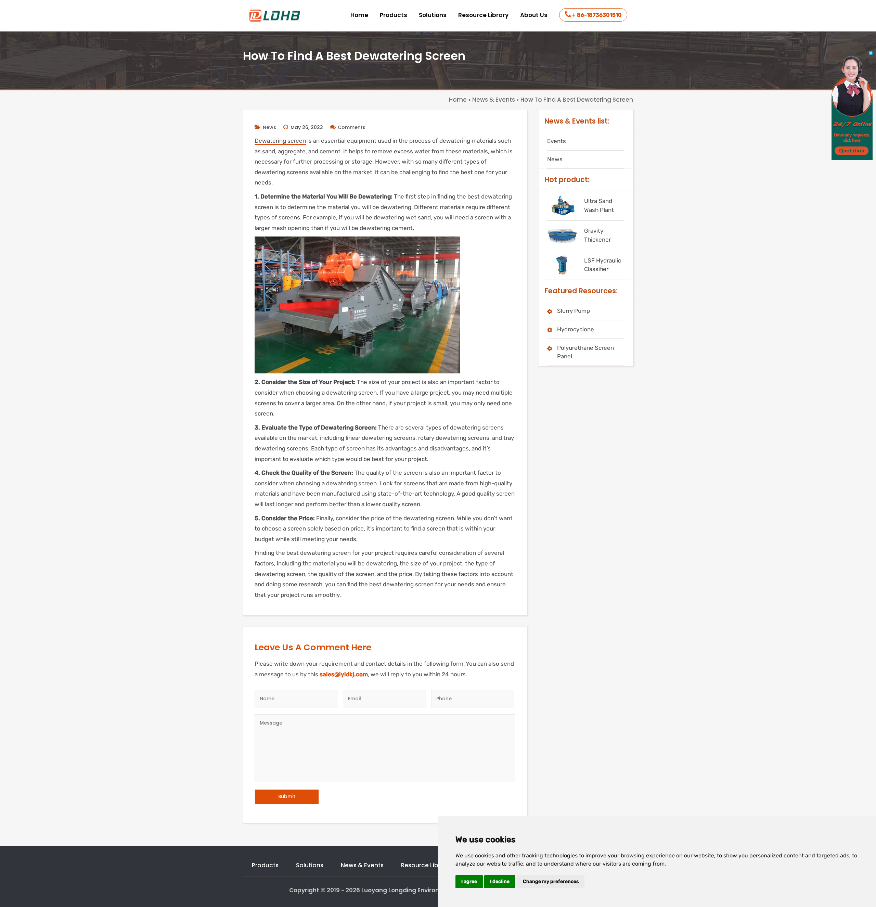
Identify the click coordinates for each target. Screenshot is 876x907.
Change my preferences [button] (551, 881)
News (269, 127)
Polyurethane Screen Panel (585, 352)
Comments (351, 127)
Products (393, 15)
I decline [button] (500, 881)
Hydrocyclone (575, 329)
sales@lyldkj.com (344, 674)
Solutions (433, 15)
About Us (534, 15)
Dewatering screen (280, 140)
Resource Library (483, 15)
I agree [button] (469, 881)
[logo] (275, 15)
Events (556, 141)
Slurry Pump (573, 310)
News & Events (362, 865)
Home (359, 15)
